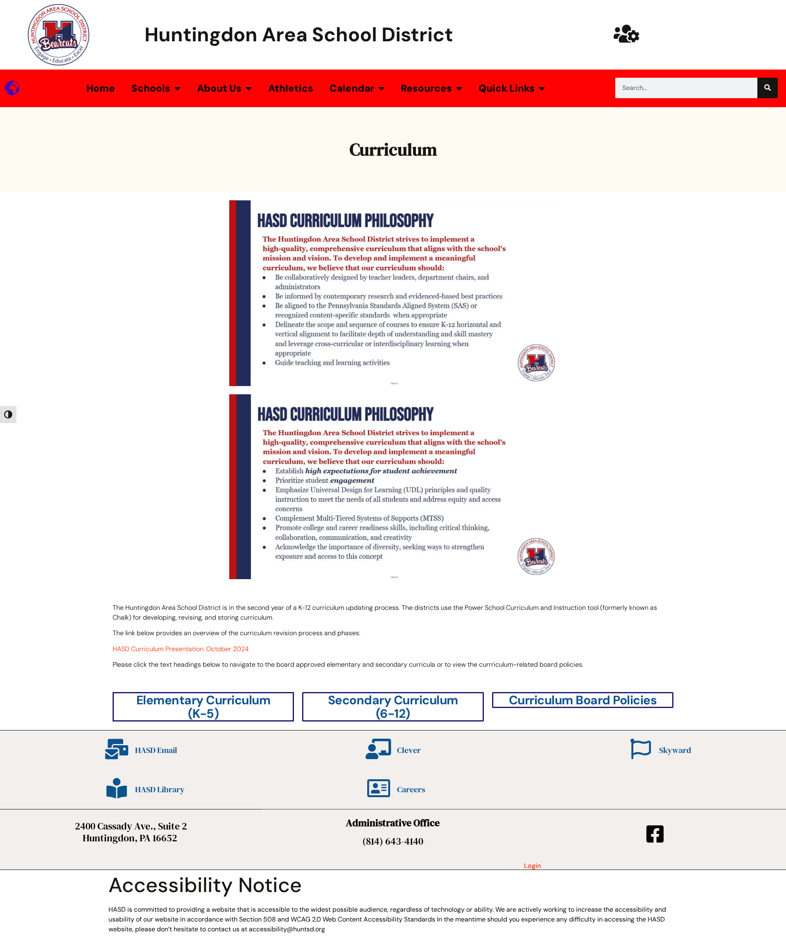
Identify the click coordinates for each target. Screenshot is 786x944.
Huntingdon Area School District (299, 34)
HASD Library (160, 789)
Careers (411, 789)
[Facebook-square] (655, 834)
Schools (150, 88)
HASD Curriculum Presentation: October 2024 (181, 649)
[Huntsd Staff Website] (626, 33)
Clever (409, 750)
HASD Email (156, 750)
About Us (219, 88)
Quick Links (507, 88)
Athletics (290, 88)
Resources (426, 88)
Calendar (352, 88)
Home (100, 88)
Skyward (675, 750)
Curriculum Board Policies (583, 700)
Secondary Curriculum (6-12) (393, 706)
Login (532, 865)
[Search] (767, 88)
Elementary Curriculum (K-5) (203, 706)
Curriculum (393, 149)
